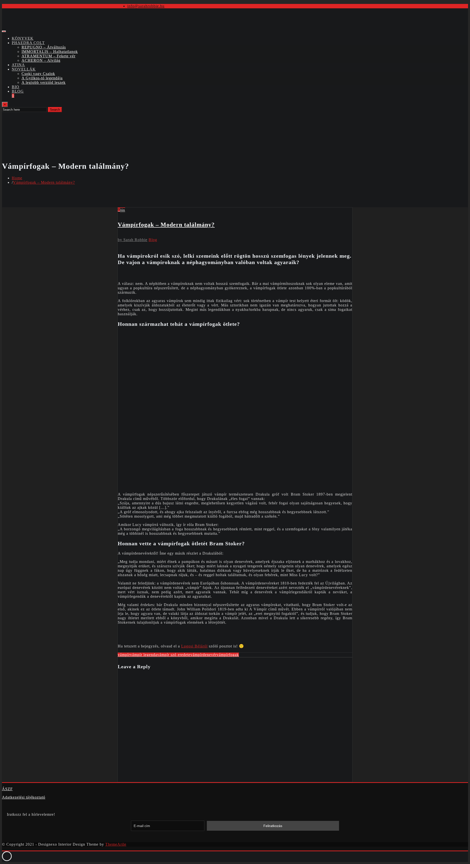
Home (17, 178)
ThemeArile (115, 844)
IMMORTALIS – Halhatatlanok (50, 51)
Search (55, 109)
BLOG (18, 91)
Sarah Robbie (132, 240)
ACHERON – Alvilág (41, 60)
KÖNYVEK (23, 38)
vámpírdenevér (203, 655)
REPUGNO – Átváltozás (44, 47)
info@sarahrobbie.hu (145, 6)
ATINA (18, 65)
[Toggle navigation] (4, 31)
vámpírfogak (228, 655)
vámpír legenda (143, 655)
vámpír (124, 655)
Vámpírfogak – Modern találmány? (44, 182)
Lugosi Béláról (194, 646)
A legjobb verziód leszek (44, 82)
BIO (15, 87)
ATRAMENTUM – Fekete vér (48, 56)
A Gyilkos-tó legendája (42, 78)
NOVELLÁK (24, 69)
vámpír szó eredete (173, 655)
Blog (153, 240)
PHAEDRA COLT (28, 43)
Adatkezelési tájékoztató (23, 797)
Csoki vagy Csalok (38, 74)
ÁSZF (7, 789)
